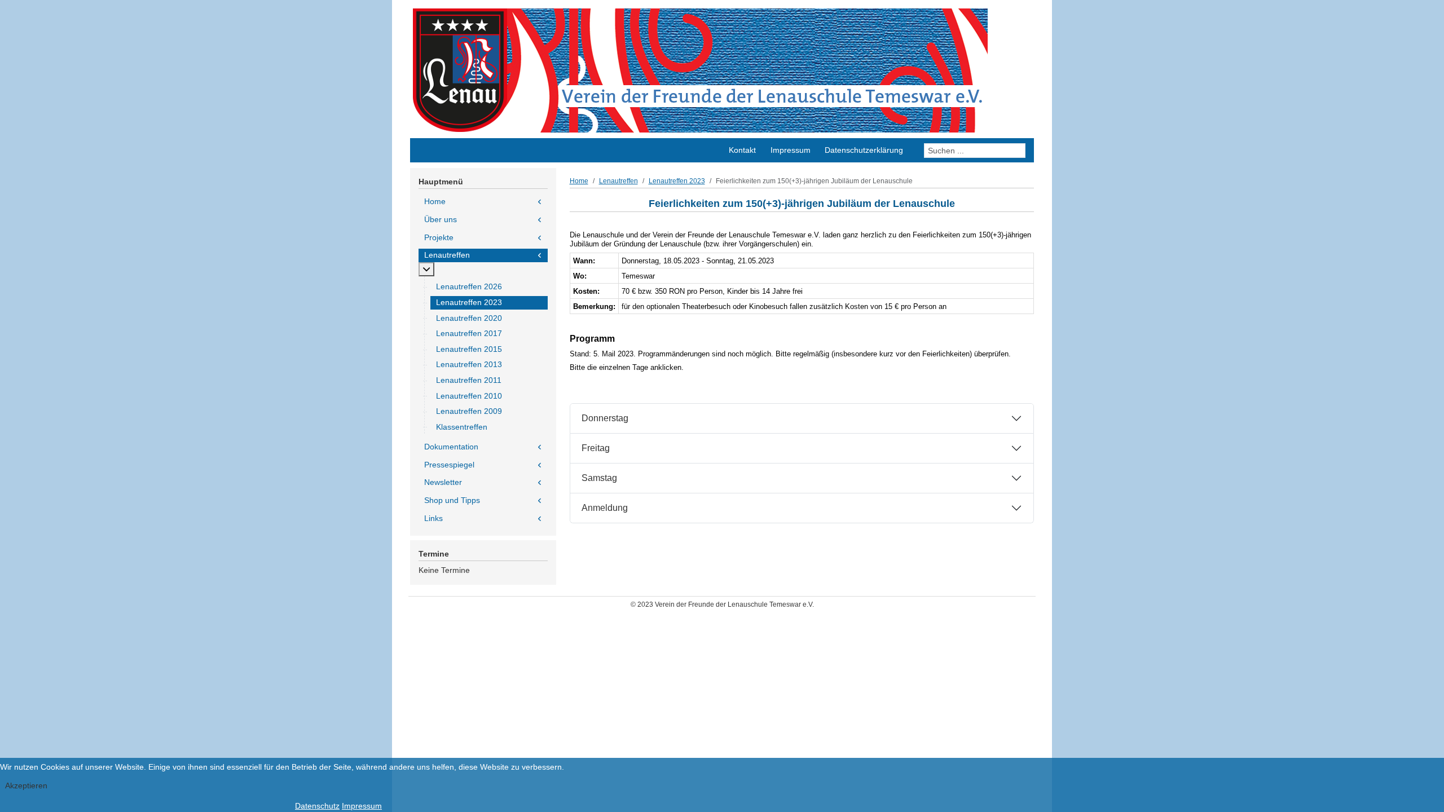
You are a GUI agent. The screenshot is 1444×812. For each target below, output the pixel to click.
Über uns (440, 219)
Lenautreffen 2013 (469, 364)
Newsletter (443, 482)
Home (435, 201)
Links (433, 518)
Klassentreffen (461, 426)
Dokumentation (451, 446)
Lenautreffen (447, 254)
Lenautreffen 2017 (469, 333)
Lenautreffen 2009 (469, 411)
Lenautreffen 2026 (469, 286)
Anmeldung (605, 508)
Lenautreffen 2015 (469, 349)
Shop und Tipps (452, 500)
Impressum (362, 805)
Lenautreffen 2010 (469, 395)
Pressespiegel (449, 464)
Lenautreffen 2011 (468, 380)
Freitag (596, 448)
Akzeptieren (26, 785)
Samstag (599, 478)
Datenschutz (317, 805)
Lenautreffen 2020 (469, 318)
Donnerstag (605, 418)
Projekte (439, 237)
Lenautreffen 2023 (469, 302)
